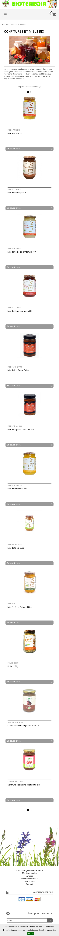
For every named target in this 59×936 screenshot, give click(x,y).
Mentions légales (29, 873)
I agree (30, 933)
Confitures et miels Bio (18, 24)
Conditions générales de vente (29, 870)
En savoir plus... (14, 148)
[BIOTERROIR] (29, 4)
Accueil (5, 24)
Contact (29, 884)
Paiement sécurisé (29, 879)
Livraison (29, 876)
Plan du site (30, 881)
